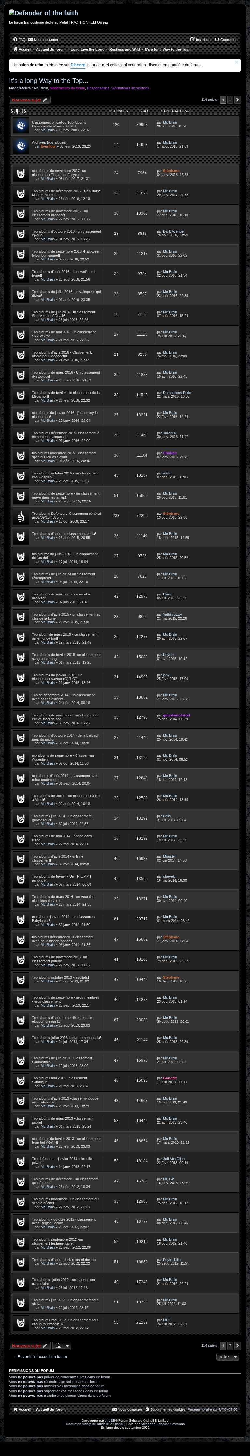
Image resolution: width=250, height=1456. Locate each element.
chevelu (169, 876)
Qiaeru (118, 1424)
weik (166, 473)
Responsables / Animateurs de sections (118, 88)
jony (166, 675)
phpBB (110, 1420)
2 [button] (230, 100)
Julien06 (169, 433)
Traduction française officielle (87, 1424)
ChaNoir (170, 453)
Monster (169, 856)
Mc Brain (41, 88)
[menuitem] (19, 40)
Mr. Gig (168, 1179)
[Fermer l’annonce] (237, 62)
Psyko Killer (172, 1260)
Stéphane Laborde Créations (163, 1424)
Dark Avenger (174, 231)
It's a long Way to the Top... (49, 80)
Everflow (48, 146)
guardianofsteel (176, 715)
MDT (167, 1320)
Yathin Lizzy (172, 614)
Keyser (168, 655)
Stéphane (171, 171)
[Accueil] (125, 13)
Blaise (168, 594)
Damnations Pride (177, 392)
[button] (237, 100)
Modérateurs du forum (67, 88)
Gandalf (170, 1078)
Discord (78, 65)
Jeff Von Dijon (174, 1159)
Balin (167, 816)
